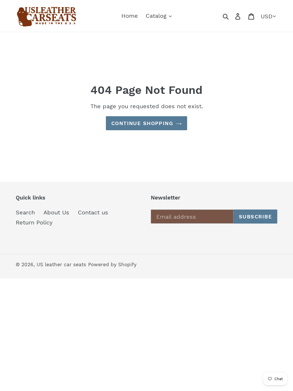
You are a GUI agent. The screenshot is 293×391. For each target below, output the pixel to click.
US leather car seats (61, 264)
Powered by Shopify (112, 264)
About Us (56, 212)
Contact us (93, 212)
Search (25, 212)
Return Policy (34, 222)
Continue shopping (142, 123)
